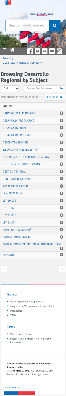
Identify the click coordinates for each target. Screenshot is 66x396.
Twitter (37, 51)
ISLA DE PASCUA (12, 193)
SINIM (13, 315)
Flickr (44, 51)
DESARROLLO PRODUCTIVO (18, 120)
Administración (14, 387)
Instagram (59, 51)
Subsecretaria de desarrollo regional (8, 9)
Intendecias (16, 311)
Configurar (53, 97)
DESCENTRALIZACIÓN (15, 142)
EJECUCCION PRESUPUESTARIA (21, 149)
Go (61, 88)
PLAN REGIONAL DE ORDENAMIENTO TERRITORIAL (32, 244)
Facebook (30, 51)
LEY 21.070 (9, 208)
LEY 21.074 (9, 222)
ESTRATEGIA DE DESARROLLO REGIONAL (26, 157)
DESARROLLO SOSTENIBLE (18, 135)
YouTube (52, 51)
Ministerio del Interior (21, 334)
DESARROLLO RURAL (14, 128)
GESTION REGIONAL (14, 171)
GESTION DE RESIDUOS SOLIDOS (22, 164)
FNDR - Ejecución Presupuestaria (27, 301)
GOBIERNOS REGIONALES (17, 179)
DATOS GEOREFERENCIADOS (19, 113)
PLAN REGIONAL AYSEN (16, 237)
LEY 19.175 (9, 200)
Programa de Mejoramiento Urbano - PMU (32, 306)
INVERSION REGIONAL (15, 186)
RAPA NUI (8, 255)
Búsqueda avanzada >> (19, 35)
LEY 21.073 (9, 215)
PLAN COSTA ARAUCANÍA (17, 230)
